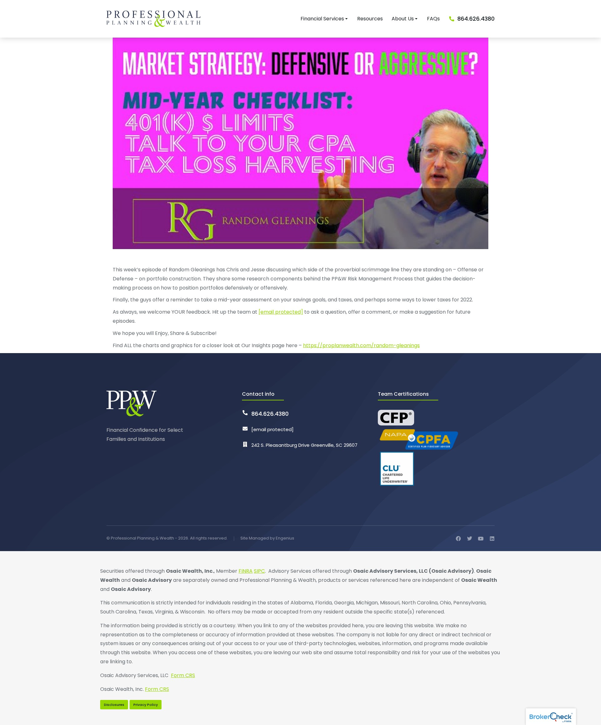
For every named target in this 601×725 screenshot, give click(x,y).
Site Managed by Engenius (267, 538)
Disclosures (114, 704)
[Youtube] (480, 538)
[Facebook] (458, 538)
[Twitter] (469, 538)
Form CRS (183, 675)
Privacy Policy (145, 704)
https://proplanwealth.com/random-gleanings (361, 345)
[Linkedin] (492, 538)
